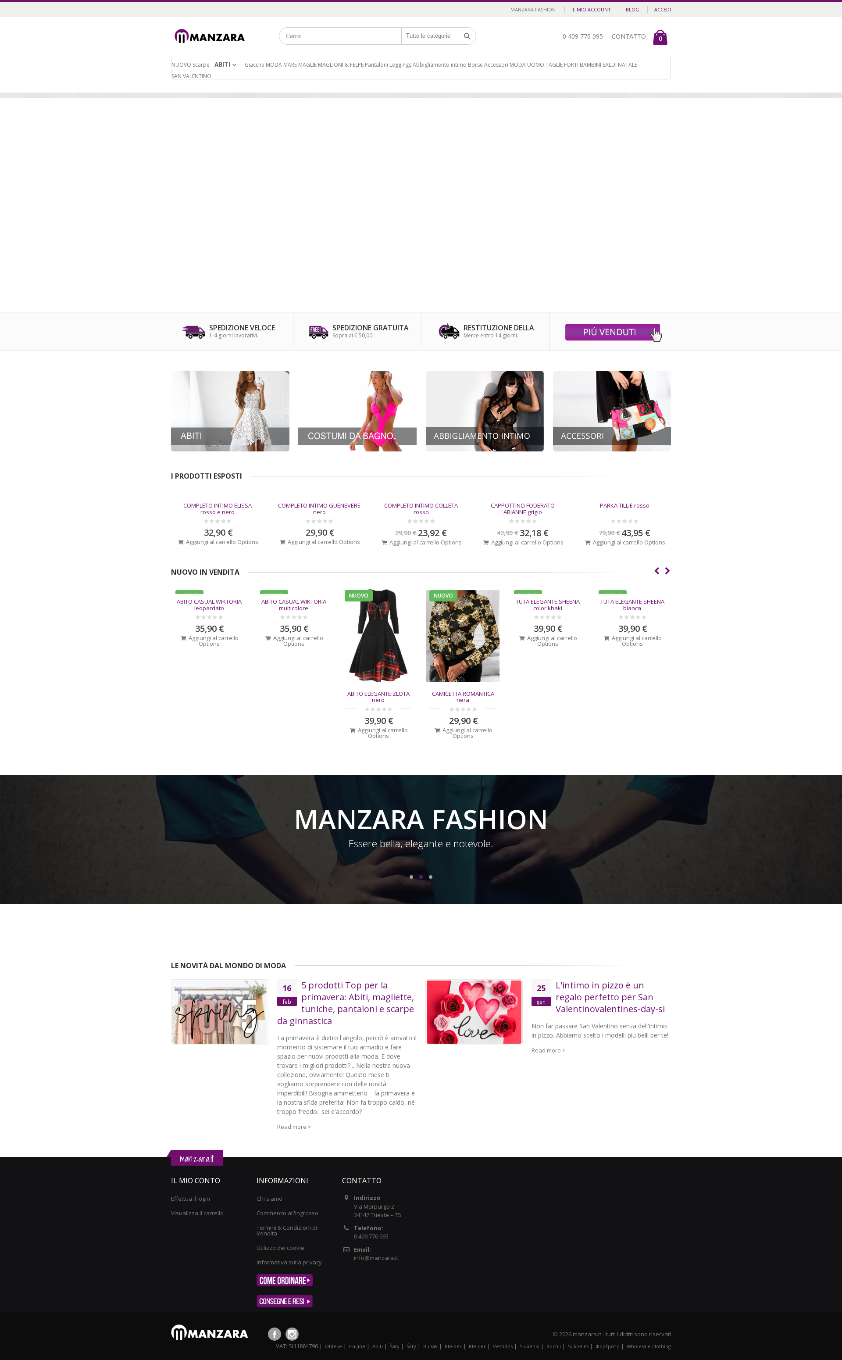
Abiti (222, 64)
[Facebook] (274, 1334)
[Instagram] (292, 1334)
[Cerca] (467, 36)
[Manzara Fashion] (212, 27)
